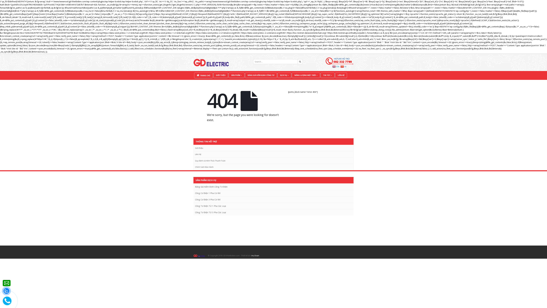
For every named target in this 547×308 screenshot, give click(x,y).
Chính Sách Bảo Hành (204, 167)
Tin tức (326, 75)
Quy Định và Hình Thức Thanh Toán (210, 160)
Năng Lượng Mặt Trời (305, 75)
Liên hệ (341, 75)
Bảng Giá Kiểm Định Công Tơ (261, 75)
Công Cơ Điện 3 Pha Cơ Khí (207, 199)
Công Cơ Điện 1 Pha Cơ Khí (207, 193)
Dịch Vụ (283, 75)
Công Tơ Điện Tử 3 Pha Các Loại (210, 212)
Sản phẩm (235, 75)
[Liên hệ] (7, 283)
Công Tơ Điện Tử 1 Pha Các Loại (210, 206)
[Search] (300, 61)
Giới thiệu (220, 75)
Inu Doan (255, 255)
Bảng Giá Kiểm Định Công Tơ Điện (211, 186)
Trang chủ (205, 75)
